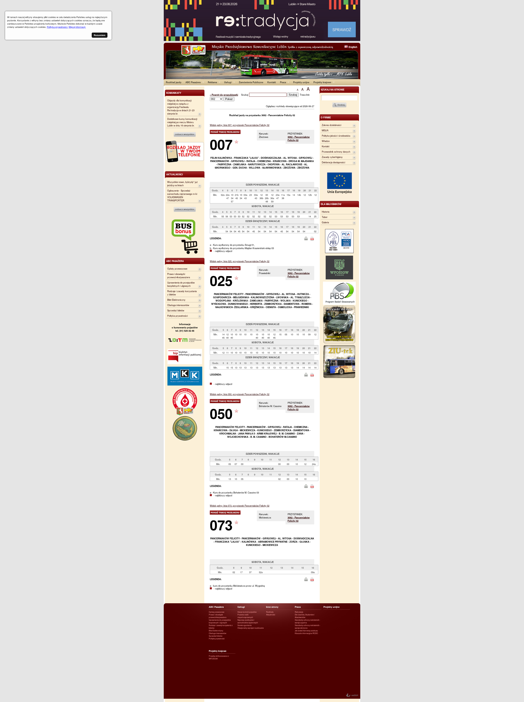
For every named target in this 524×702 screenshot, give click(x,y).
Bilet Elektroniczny (176, 299)
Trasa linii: (305, 94)
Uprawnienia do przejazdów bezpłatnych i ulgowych (181, 284)
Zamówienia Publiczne (251, 82)
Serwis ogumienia (244, 625)
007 (221, 144)
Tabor (325, 217)
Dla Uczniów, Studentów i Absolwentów (304, 616)
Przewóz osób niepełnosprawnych (245, 616)
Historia (325, 211)
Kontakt (271, 82)
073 (221, 525)
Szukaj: (245, 94)
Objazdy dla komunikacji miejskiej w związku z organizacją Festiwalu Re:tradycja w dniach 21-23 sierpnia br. (180, 107)
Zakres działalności (331, 125)
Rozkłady (269, 612)
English (353, 47)
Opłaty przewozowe (177, 268)
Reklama (211, 82)
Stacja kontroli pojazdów (246, 612)
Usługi (227, 82)
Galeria (325, 222)
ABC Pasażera (192, 82)
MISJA (325, 130)
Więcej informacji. (77, 26)
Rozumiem (99, 35)
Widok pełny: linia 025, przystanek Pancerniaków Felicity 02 (239, 261)
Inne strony (272, 606)
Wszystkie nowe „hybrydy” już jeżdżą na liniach (182, 183)
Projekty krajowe (321, 82)
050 (221, 413)
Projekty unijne (301, 82)
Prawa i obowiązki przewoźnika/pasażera (178, 275)
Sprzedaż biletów (175, 310)
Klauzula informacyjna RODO (306, 633)
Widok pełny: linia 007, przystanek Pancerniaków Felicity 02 (239, 125)
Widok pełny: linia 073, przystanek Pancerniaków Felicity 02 (239, 505)
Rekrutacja (299, 612)
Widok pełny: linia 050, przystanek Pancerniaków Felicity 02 (239, 394)
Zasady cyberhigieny (332, 157)
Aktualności (270, 614)
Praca (282, 82)
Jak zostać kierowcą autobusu (306, 630)
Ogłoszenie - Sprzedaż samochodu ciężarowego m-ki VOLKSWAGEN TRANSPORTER (182, 195)
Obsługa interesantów (178, 305)
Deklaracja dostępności (333, 162)
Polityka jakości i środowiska (336, 135)
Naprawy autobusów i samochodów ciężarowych (247, 621)
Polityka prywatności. (57, 26)
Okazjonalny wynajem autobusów (250, 628)
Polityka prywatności (177, 315)
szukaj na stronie (332, 89)
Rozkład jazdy (173, 82)
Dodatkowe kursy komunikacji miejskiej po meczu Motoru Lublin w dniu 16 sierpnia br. (182, 122)
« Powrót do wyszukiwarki (224, 94)
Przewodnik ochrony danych (336, 151)
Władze (326, 141)
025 (221, 280)
